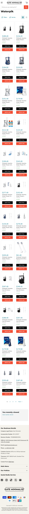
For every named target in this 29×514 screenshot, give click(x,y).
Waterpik (4, 41)
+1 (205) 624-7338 (9, 448)
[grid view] (23, 17)
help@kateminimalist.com (10, 445)
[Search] (26, 7)
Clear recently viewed (7, 414)
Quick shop (7, 46)
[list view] (26, 17)
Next (19, 401)
